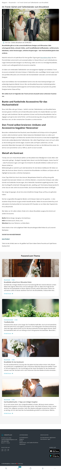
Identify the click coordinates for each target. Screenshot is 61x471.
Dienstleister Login (45, 439)
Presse (21, 441)
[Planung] (30, 468)
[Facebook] (2, 450)
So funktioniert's (23, 437)
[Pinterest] (8, 450)
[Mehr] (55, 468)
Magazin (21, 439)
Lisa (9, 42)
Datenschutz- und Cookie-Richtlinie (28, 442)
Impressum (22, 444)
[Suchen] (6, 468)
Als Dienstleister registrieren (48, 437)
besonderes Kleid (45, 57)
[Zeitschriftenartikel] (43, 468)
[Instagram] (5, 450)
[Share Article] (3, 42)
